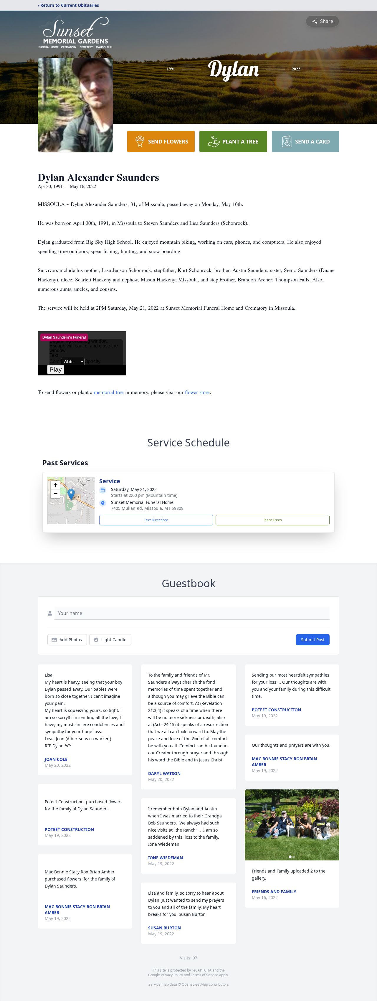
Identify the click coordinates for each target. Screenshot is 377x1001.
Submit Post (313, 639)
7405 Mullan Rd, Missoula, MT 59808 (147, 508)
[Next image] (333, 824)
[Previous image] (250, 824)
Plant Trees (273, 519)
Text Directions (156, 519)
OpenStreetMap (195, 984)
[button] (71, 495)
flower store (197, 391)
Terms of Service (204, 974)
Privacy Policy (172, 974)
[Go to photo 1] (290, 856)
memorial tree (109, 391)
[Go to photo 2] (293, 857)
